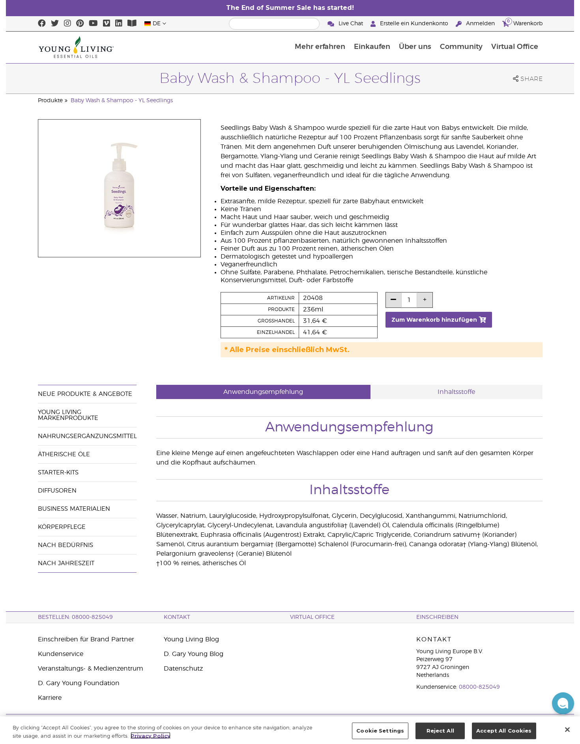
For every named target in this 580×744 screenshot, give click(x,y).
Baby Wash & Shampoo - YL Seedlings (122, 100)
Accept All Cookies (503, 730)
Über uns (415, 47)
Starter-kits (58, 473)
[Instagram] (67, 23)
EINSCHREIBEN (437, 617)
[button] (563, 703)
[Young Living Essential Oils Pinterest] (80, 23)
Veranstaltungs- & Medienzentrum (90, 668)
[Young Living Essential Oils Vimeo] (106, 23)
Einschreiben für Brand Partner (86, 639)
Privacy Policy (150, 735)
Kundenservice (60, 654)
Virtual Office (514, 47)
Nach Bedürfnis (65, 545)
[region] (290, 730)
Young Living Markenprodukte (68, 415)
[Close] (567, 729)
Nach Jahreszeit (66, 563)
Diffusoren (57, 491)
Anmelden (480, 23)
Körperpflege (62, 527)
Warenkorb (525, 22)
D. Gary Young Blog (193, 654)
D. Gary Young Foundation (79, 683)
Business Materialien (74, 509)
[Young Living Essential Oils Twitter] (55, 23)
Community (461, 47)
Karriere (50, 698)
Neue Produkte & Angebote (85, 394)
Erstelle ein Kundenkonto (414, 23)
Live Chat (351, 23)
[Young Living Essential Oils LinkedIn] (118, 23)
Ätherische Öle (64, 454)
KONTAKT (177, 617)
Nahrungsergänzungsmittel (87, 436)
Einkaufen (372, 47)
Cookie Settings (380, 730)
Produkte (50, 100)
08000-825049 (479, 687)
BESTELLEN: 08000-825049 (75, 617)
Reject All (440, 730)
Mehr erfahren (320, 47)
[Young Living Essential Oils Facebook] (42, 23)
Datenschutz (183, 668)
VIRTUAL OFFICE (312, 617)
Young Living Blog (191, 639)
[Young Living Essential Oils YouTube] (93, 23)
